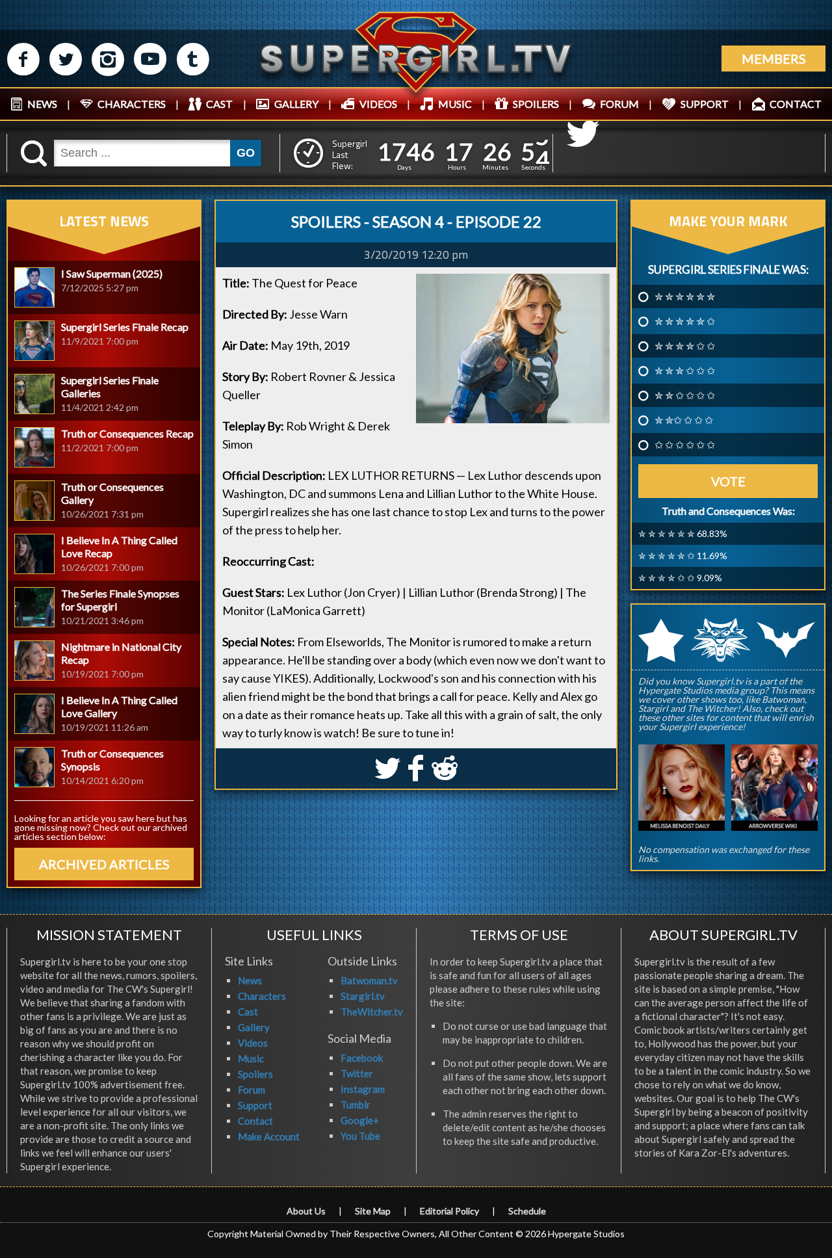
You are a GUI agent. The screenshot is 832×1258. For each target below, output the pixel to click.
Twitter (357, 1073)
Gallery (254, 1027)
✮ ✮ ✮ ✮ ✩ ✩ (685, 346)
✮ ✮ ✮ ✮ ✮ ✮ (685, 296)
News (250, 980)
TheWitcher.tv (372, 1011)
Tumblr (355, 1104)
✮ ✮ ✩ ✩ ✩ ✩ (685, 395)
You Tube (360, 1136)
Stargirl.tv (363, 996)
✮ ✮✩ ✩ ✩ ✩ (684, 420)
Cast (248, 1011)
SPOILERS (536, 104)
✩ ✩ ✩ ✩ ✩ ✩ (685, 444)
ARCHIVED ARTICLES (104, 864)
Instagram (363, 1089)
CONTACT (796, 104)
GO (246, 152)
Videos (253, 1043)
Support (255, 1105)
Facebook (362, 1058)
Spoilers (255, 1074)
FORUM (619, 104)
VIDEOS (378, 104)
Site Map (373, 1210)
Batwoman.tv (369, 980)
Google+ (360, 1120)
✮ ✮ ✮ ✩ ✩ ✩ (685, 370)
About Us (306, 1210)
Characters (262, 996)
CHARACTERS (132, 104)
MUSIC (455, 104)
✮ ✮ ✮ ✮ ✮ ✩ (685, 321)
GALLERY (296, 104)
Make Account (269, 1136)
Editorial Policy (449, 1210)
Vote (728, 481)
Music (251, 1058)
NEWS (42, 104)
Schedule (527, 1210)
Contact (255, 1121)
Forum (251, 1089)
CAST (219, 104)
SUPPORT (705, 104)
